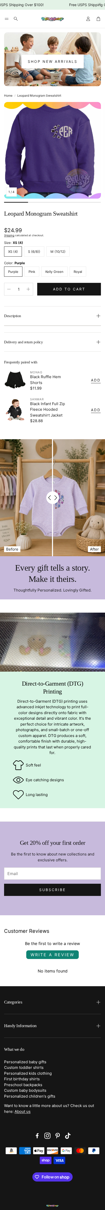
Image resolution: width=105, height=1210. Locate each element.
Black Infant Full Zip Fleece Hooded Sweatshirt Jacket (47, 409)
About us (23, 1111)
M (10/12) (57, 251)
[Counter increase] (28, 289)
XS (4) (13, 251)
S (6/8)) (34, 251)
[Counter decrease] (9, 289)
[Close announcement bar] (100, 4)
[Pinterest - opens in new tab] (58, 1136)
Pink (32, 272)
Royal (78, 272)
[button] (6, 18)
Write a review (52, 954)
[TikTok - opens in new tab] (68, 1136)
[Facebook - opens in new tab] (37, 1136)
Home (8, 95)
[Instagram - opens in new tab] (47, 1136)
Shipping (9, 235)
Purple (13, 272)
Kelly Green (54, 272)
